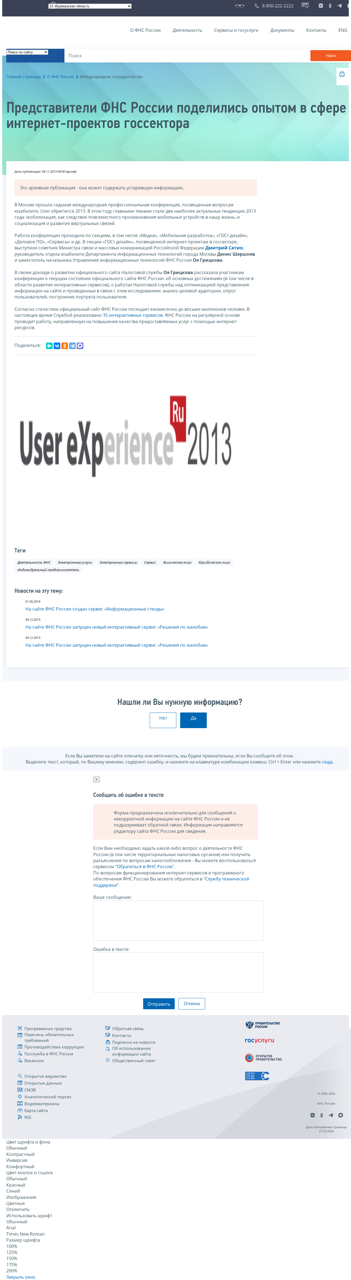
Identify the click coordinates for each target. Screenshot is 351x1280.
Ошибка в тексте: (111, 949)
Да (193, 718)
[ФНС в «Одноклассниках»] (330, 6)
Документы (282, 30)
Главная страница (23, 76)
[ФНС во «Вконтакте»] (321, 6)
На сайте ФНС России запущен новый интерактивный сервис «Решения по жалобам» (117, 627)
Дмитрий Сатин (224, 248)
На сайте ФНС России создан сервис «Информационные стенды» (95, 609)
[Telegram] (72, 346)
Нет (163, 718)
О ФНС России (145, 30)
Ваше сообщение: (112, 897)
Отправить (159, 1004)
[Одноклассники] (64, 346)
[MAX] (80, 346)
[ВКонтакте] (57, 346)
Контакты (316, 30)
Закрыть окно (20, 1277)
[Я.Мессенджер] (49, 346)
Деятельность (187, 30)
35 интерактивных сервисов (133, 315)
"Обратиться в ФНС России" (144, 866)
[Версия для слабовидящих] (241, 6)
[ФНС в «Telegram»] (339, 6)
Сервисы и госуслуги (236, 30)
